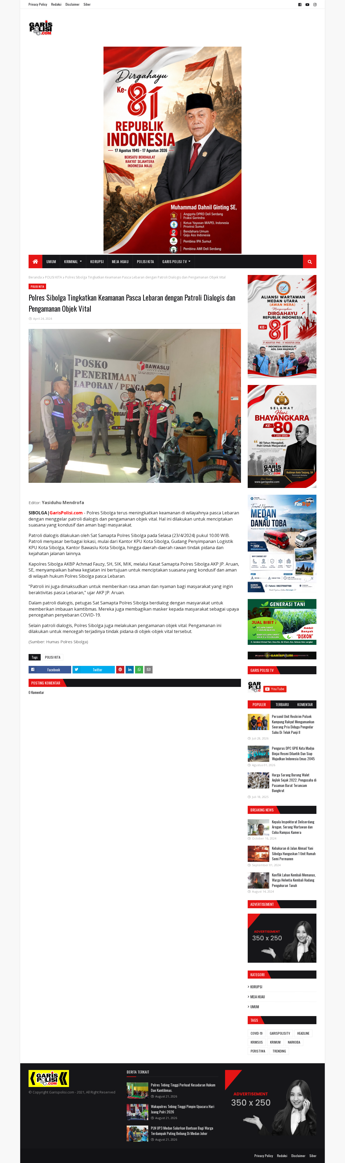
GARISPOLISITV (280, 1033)
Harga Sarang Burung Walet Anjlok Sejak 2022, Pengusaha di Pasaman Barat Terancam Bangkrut (294, 782)
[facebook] (300, 4)
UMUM (254, 1006)
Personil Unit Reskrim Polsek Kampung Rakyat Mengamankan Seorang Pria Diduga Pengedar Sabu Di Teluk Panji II (293, 724)
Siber (87, 4)
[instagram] (314, 4)
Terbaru (282, 704)
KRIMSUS (257, 1042)
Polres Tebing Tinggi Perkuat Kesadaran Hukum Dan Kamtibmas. (183, 1087)
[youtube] (307, 4)
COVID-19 (257, 1033)
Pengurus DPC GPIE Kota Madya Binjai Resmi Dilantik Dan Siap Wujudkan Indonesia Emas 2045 (293, 753)
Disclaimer (72, 4)
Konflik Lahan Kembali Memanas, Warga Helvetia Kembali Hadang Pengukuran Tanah (294, 880)
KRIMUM (275, 1042)
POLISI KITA (53, 277)
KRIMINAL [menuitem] (71, 261)
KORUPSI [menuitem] (97, 261)
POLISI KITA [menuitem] (145, 261)
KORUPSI (256, 986)
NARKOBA (294, 1042)
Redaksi (56, 4)
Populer (259, 704)
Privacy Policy (38, 4)
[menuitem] (35, 261)
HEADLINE (303, 1033)
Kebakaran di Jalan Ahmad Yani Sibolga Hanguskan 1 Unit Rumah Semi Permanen (294, 853)
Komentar (305, 704)
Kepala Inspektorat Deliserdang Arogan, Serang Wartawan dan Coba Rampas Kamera (293, 827)
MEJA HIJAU (257, 996)
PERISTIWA (258, 1051)
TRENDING (279, 1051)
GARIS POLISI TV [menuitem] (174, 261)
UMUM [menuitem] (51, 261)
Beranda (35, 277)
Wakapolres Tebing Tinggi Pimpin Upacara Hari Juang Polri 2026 (182, 1109)
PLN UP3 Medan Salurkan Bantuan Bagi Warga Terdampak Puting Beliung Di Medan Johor (182, 1130)
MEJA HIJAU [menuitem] (120, 261)
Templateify (49, 1155)
